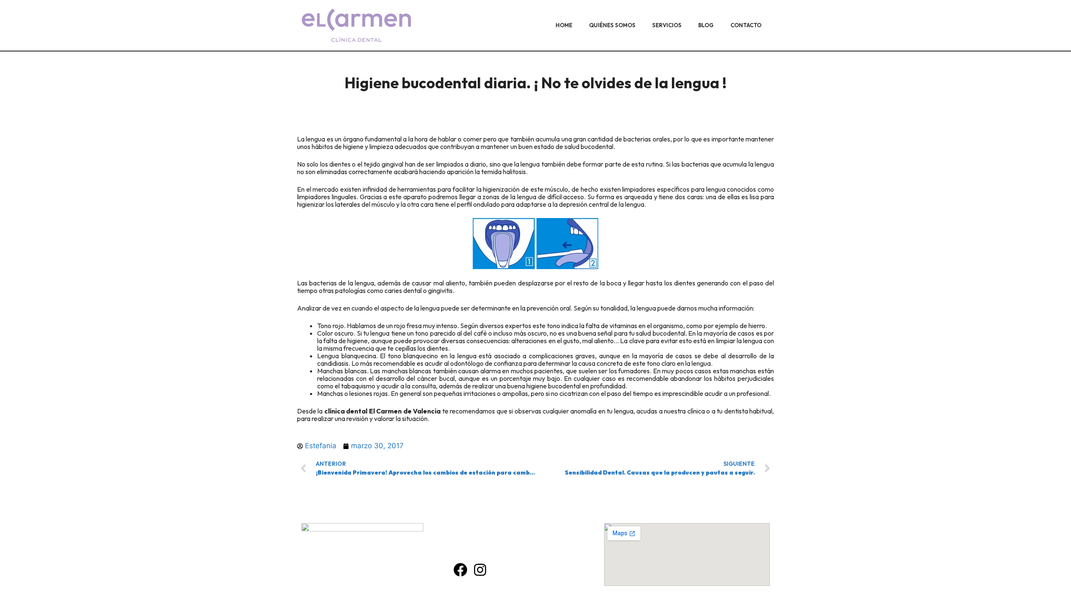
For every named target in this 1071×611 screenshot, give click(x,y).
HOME (564, 25)
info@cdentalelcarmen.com (507, 549)
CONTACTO (745, 25)
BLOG (706, 25)
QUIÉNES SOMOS (612, 25)
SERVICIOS (667, 25)
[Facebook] (460, 570)
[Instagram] (480, 570)
